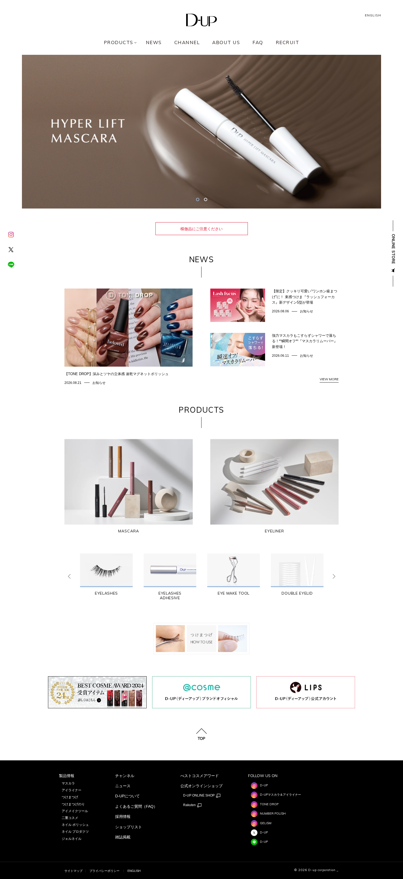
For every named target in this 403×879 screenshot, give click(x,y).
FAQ (257, 42)
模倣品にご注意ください (201, 229)
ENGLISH (373, 15)
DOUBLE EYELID (297, 593)
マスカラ (68, 783)
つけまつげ (70, 797)
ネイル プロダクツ (75, 832)
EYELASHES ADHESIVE (169, 595)
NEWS (154, 42)
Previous (69, 576)
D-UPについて (127, 796)
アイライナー (71, 790)
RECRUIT (287, 42)
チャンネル (124, 776)
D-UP (264, 785)
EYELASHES (106, 593)
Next (334, 576)
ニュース (122, 786)
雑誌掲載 (122, 837)
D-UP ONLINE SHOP (199, 796)
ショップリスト (128, 827)
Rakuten (190, 805)
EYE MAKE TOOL (233, 593)
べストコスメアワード (199, 776)
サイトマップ (73, 870)
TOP (201, 738)
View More (329, 379)
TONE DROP (269, 804)
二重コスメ (70, 818)
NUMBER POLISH (273, 813)
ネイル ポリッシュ (75, 825)
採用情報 (122, 816)
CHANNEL (187, 42)
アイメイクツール (75, 811)
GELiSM (265, 823)
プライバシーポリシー (104, 870)
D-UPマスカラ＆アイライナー (280, 795)
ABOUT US (226, 42)
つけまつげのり (73, 804)
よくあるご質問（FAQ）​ (136, 806)
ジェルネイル (71, 839)
